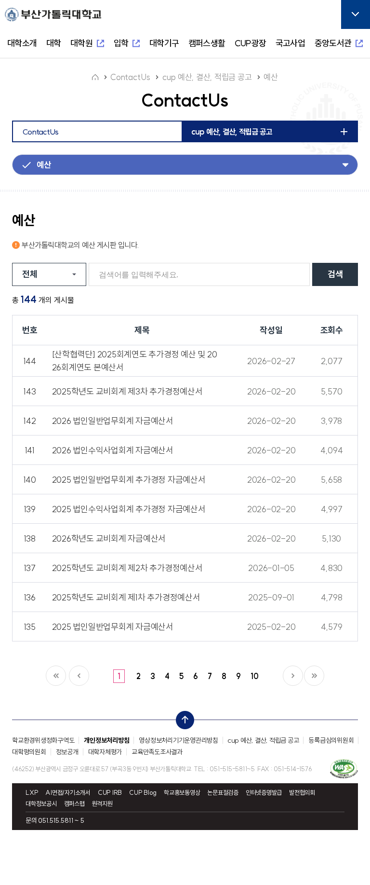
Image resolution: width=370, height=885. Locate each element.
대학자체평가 (105, 752)
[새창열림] (344, 768)
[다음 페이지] (293, 675)
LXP (32, 793)
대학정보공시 (41, 804)
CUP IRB (110, 793)
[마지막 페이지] (314, 675)
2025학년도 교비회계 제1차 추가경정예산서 (126, 597)
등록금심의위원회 (331, 740)
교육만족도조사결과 (157, 752)
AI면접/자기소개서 (68, 793)
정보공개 (67, 752)
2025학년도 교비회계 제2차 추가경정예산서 (127, 567)
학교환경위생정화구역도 (43, 740)
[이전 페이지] (79, 675)
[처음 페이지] (56, 675)
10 (255, 676)
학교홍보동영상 (182, 793)
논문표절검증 (222, 793)
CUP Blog (143, 793)
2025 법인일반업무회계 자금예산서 (112, 626)
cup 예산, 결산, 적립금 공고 (263, 740)
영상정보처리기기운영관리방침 (178, 740)
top (182, 717)
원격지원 (102, 804)
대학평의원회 (29, 752)
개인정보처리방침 (106, 740)
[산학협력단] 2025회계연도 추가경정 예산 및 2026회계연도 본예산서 (134, 361)
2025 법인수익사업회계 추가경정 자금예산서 (129, 509)
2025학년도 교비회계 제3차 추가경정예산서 (127, 391)
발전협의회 (302, 793)
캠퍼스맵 (74, 804)
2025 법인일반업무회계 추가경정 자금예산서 (129, 479)
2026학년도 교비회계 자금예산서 (109, 538)
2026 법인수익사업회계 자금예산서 (112, 450)
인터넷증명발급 (264, 793)
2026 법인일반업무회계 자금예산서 (112, 420)
